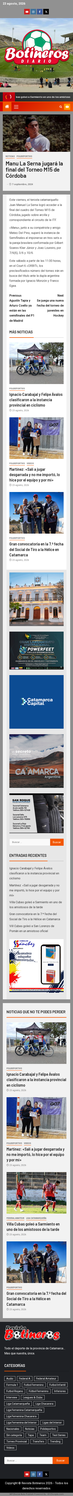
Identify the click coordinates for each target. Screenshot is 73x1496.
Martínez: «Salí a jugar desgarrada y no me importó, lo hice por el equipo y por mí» (34, 474)
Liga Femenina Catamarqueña (24, 1410)
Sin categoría (14, 1435)
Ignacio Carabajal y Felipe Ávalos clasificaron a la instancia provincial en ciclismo (36, 400)
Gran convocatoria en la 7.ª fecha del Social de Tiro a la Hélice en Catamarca (36, 549)
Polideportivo (24, 156)
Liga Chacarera (44, 1403)
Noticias (10, 156)
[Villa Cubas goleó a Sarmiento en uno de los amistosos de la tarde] (36, 1193)
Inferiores (60, 1391)
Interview (11, 1397)
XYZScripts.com (56, 1494)
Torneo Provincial (16, 1441)
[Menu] (16, 106)
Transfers (38, 1441)
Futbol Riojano (14, 1391)
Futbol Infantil (57, 1384)
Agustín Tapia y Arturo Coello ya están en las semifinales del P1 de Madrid (21, 308)
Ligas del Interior (52, 1422)
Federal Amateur (15, 1218)
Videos (30, 463)
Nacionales (12, 1428)
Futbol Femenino (34, 1384)
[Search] (60, 106)
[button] (16, 106)
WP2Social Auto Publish (22, 1494)
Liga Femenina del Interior (21, 1422)
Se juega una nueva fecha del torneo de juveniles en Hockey (50, 305)
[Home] (7, 106)
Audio (9, 1378)
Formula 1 (12, 1384)
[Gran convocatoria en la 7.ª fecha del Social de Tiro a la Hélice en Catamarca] (36, 513)
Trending (55, 1441)
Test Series (59, 1435)
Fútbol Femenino (38, 1391)
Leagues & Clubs (32, 1397)
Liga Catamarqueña (36, 1218)
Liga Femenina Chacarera (21, 1416)
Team (42, 1435)
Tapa (31, 1435)
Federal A (24, 1378)
